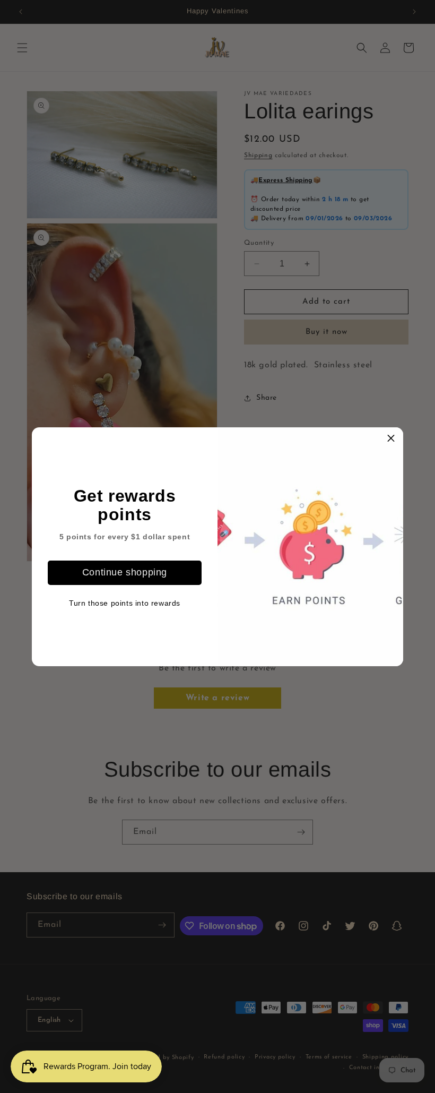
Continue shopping (124, 572)
